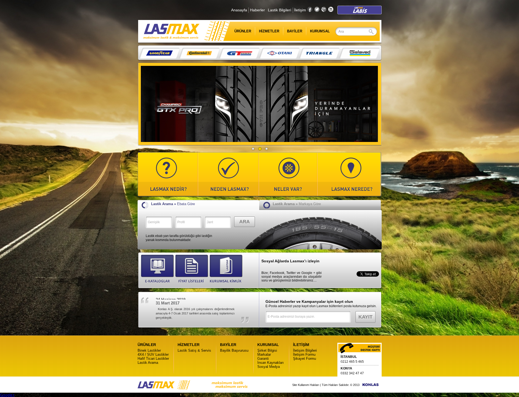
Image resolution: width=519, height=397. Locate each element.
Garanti (263, 359)
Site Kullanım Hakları (305, 384)
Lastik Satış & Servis (194, 350)
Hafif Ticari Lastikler (153, 359)
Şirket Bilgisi (267, 350)
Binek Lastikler (149, 350)
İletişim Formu (304, 354)
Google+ (7, 395)
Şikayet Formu (304, 359)
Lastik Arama (148, 363)
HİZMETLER (269, 31)
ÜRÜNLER (239, 31)
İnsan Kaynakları (270, 363)
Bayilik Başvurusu (234, 350)
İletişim (300, 10)
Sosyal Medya (268, 367)
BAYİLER (294, 31)
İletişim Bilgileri (305, 350)
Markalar (264, 354)
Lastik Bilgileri (279, 10)
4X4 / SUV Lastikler (153, 354)
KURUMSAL (320, 31)
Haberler (257, 10)
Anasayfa (239, 10)
